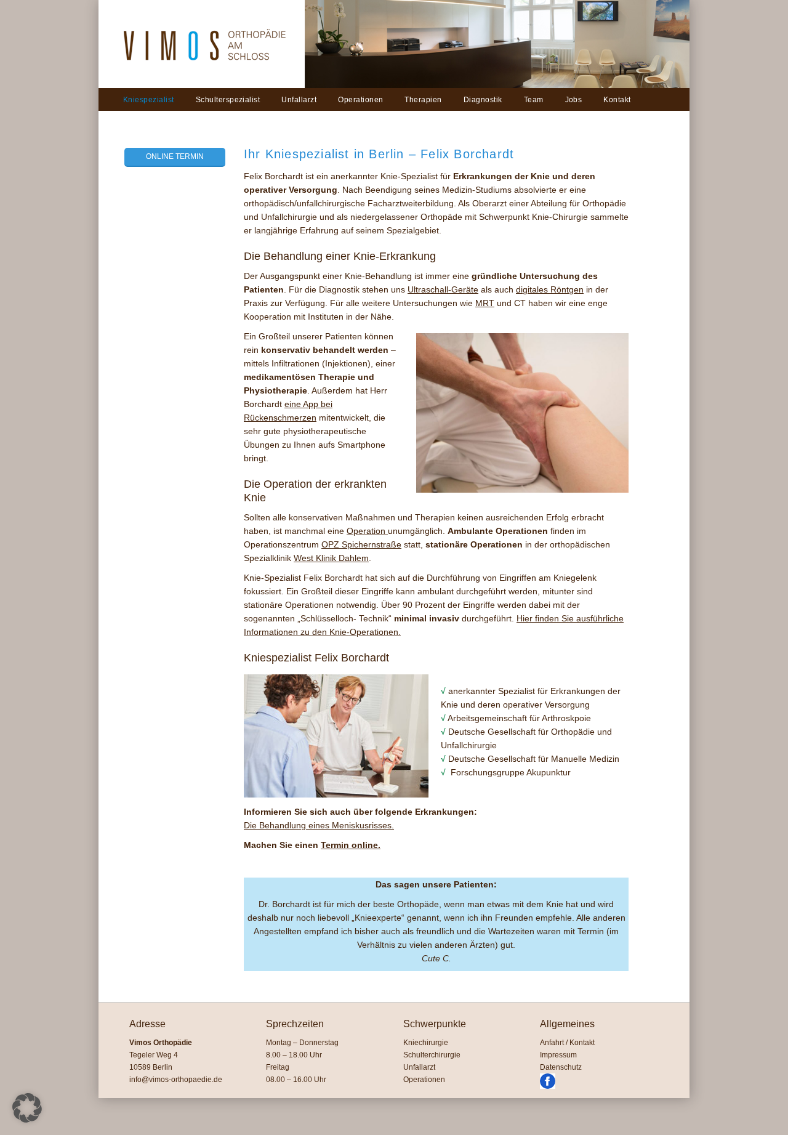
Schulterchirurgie (431, 1055)
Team (534, 99)
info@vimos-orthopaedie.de (175, 1079)
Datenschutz (561, 1067)
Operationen (360, 99)
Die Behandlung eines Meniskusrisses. (319, 825)
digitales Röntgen (550, 289)
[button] (27, 1108)
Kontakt (616, 99)
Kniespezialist (148, 99)
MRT (484, 303)
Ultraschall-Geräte (443, 289)
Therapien (422, 99)
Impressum (558, 1055)
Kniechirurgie (425, 1042)
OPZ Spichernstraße (361, 544)
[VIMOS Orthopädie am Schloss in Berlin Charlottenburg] (201, 85)
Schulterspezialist (228, 99)
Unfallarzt (298, 99)
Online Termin (175, 156)
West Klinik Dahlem (331, 558)
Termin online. (350, 845)
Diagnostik (483, 99)
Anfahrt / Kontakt (567, 1042)
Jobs (573, 99)
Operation (367, 531)
